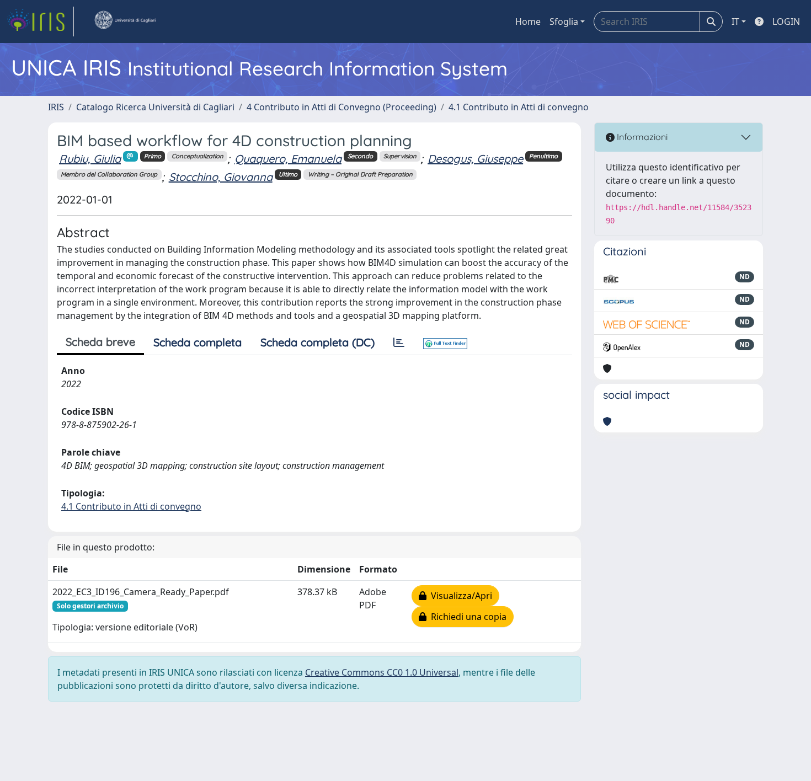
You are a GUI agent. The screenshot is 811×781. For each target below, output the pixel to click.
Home (528, 21)
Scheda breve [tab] (100, 342)
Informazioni (641, 136)
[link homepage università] (125, 21)
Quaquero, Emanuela (288, 158)
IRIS (56, 107)
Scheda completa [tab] (197, 342)
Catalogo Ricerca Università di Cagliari (155, 107)
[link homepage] (40, 21)
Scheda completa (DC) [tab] (317, 342)
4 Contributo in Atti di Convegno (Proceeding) (341, 107)
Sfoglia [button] (563, 21)
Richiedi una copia (466, 617)
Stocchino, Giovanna (221, 177)
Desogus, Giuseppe (475, 158)
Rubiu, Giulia (90, 158)
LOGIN (786, 21)
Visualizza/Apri (459, 596)
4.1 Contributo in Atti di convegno (519, 107)
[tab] (399, 342)
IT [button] (735, 21)
